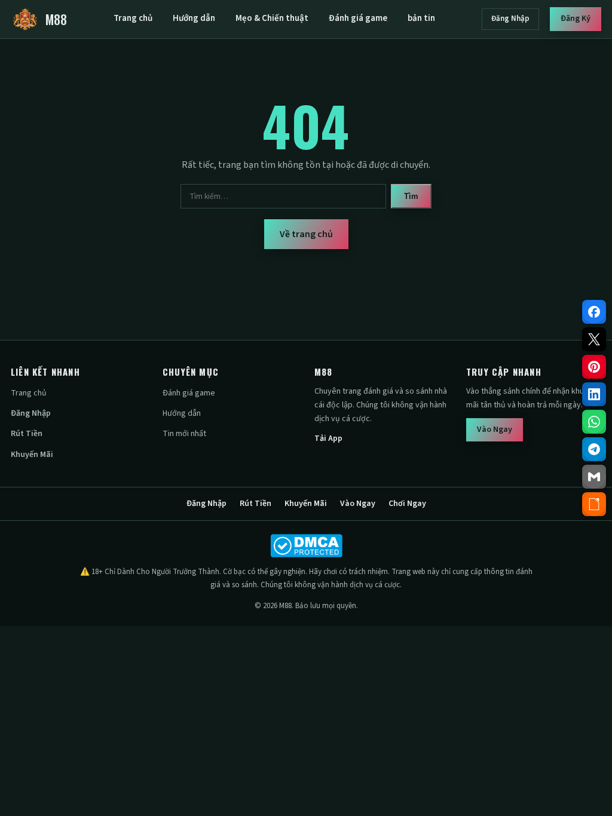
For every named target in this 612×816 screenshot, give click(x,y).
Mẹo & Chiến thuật (271, 18)
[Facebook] (594, 312)
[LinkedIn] (594, 394)
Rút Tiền (26, 434)
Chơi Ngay (407, 504)
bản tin (421, 18)
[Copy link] (594, 504)
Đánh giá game (358, 18)
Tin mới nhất (184, 434)
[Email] (594, 477)
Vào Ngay (494, 429)
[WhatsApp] (594, 422)
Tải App (328, 438)
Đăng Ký (575, 18)
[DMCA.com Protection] (306, 545)
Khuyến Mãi (32, 455)
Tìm (411, 196)
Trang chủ (133, 18)
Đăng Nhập (510, 18)
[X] (594, 339)
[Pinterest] (594, 367)
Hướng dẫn (194, 18)
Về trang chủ (306, 234)
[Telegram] (594, 449)
